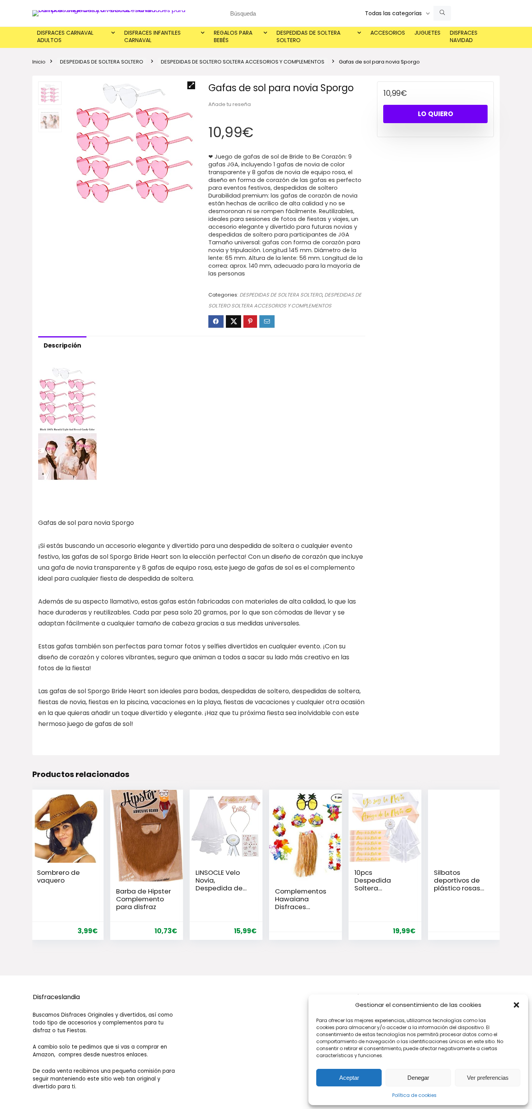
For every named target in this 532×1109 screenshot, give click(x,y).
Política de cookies (414, 1095)
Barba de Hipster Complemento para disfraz (143, 898)
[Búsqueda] (442, 13)
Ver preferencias (488, 1077)
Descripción (62, 345)
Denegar (418, 1077)
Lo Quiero (435, 113)
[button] (516, 1005)
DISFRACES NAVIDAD (463, 36)
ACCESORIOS (387, 33)
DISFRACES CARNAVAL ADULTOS (65, 36)
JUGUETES (427, 33)
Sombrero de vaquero (58, 876)
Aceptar (349, 1077)
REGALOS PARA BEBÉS (233, 36)
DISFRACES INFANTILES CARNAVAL (152, 36)
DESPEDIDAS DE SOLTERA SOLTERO (308, 36)
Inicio (39, 61)
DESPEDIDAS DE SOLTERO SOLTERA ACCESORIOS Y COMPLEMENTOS (242, 61)
